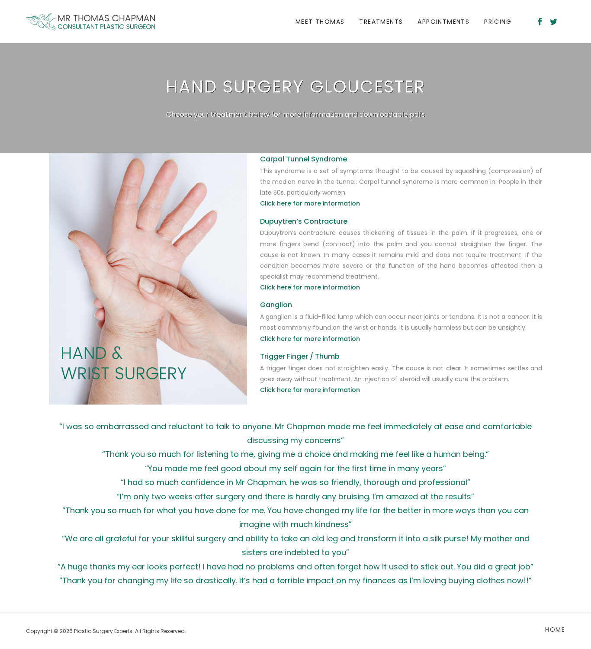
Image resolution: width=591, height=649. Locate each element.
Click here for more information (310, 203)
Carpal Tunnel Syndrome (303, 159)
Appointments (443, 21)
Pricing (497, 21)
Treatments (381, 21)
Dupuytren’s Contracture (303, 221)
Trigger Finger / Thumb (300, 356)
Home (555, 630)
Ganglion (276, 305)
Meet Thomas (320, 21)
